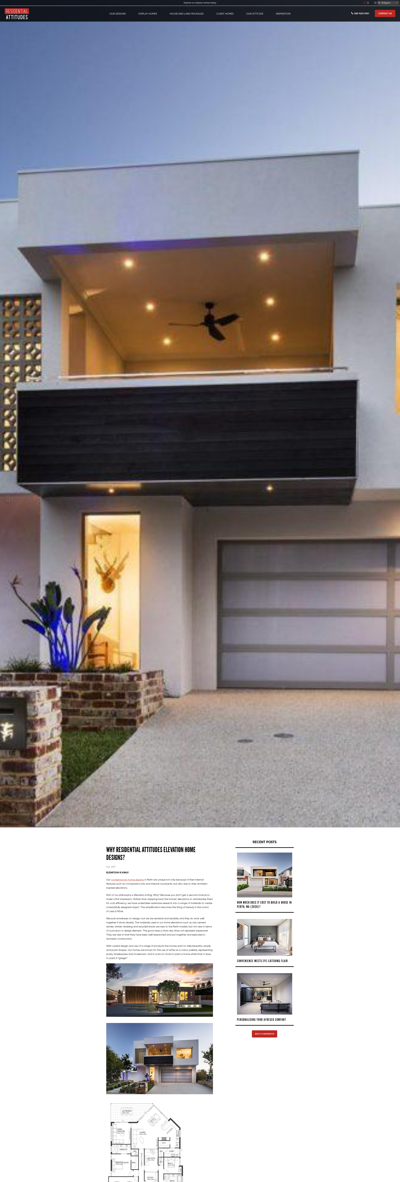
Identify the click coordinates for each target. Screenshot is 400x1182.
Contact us (385, 13)
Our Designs (118, 13)
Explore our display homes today (200, 2)
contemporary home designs (127, 879)
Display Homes (147, 13)
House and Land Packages (187, 13)
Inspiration (283, 13)
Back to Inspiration (264, 1034)
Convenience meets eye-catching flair (262, 961)
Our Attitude (254, 13)
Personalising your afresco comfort (261, 1019)
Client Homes (225, 13)
